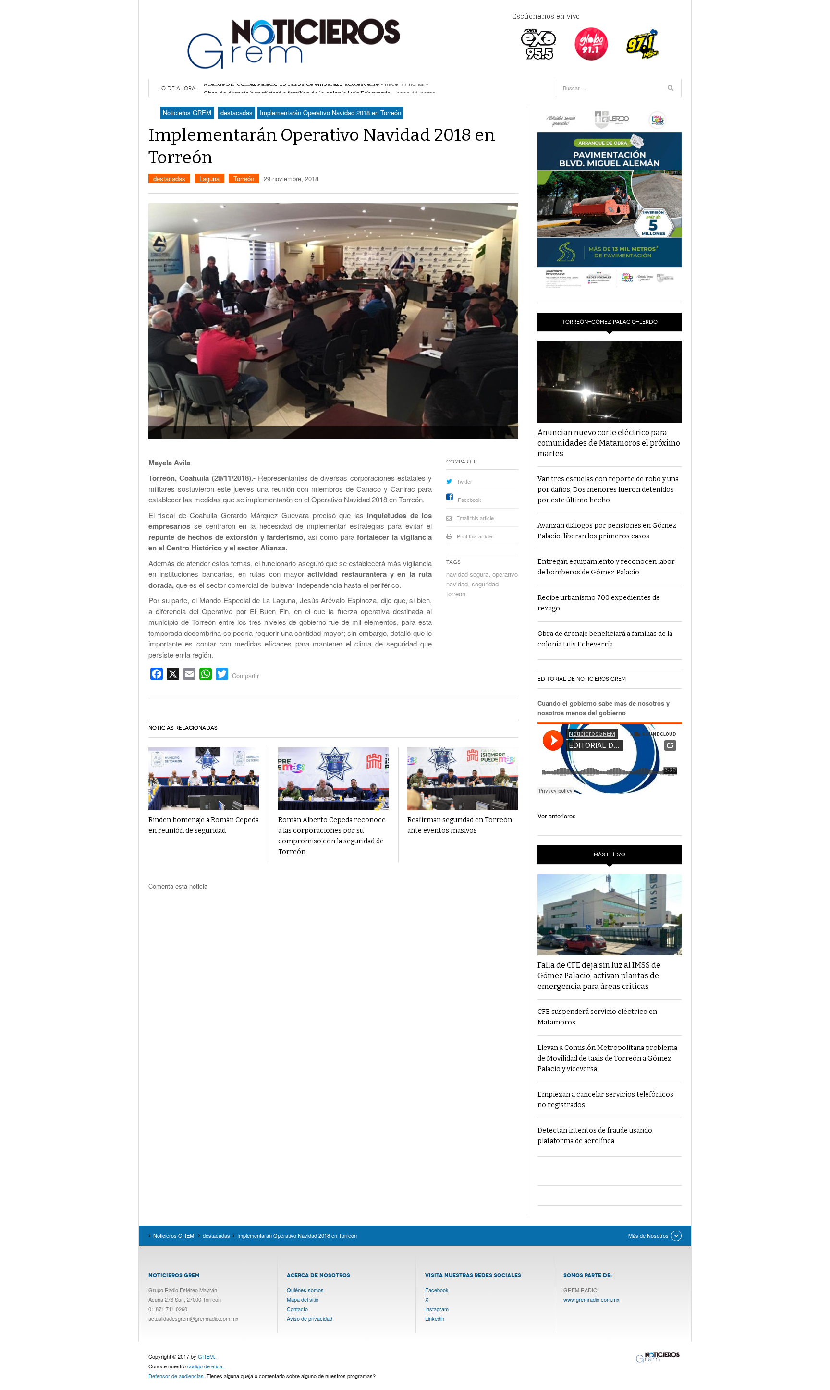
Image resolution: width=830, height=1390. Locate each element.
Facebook (469, 499)
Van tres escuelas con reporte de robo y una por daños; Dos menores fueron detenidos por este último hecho (608, 489)
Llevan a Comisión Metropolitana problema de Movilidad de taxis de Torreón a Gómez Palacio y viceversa (607, 1058)
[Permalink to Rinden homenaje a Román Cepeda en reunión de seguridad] (203, 778)
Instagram (437, 1309)
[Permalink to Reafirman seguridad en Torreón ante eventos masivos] (462, 778)
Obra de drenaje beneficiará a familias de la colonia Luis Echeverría (297, 89)
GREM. (206, 1356)
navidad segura (467, 574)
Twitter (464, 481)
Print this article (474, 536)
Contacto (297, 1309)
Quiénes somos (305, 1289)
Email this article (475, 518)
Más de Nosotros (648, 1235)
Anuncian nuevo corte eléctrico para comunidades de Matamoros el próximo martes (608, 443)
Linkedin (434, 1318)
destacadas (169, 178)
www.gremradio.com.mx (591, 1299)
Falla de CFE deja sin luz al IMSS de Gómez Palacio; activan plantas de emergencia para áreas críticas (598, 976)
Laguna (209, 178)
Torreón (243, 178)
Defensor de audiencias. (176, 1375)
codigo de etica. (205, 1366)
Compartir (245, 675)
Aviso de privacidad (309, 1318)
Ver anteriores (556, 815)
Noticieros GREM (292, 43)
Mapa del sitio (302, 1299)
